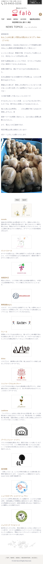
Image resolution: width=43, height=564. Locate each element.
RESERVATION (26, 558)
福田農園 (4, 469)
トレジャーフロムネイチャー (11, 383)
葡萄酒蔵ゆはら (6, 305)
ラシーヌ (4, 332)
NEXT (24, 200)
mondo (4, 219)
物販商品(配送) (35, 19)
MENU (15, 19)
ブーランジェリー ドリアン (10, 440)
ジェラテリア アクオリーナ (10, 525)
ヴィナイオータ (6, 251)
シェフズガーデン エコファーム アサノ (14, 496)
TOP (2, 19)
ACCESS (23, 19)
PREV (17, 200)
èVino (3, 358)
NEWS (9, 19)
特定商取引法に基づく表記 (21, 22)
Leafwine (4, 410)
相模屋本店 (5, 278)
